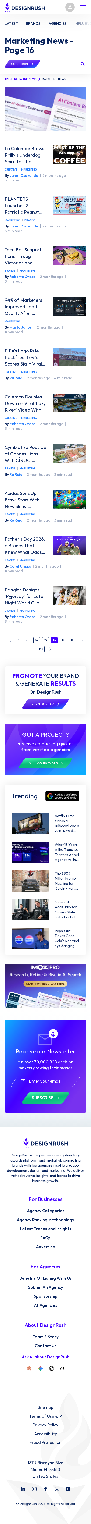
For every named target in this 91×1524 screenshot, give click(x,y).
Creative (11, 169)
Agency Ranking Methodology (45, 1219)
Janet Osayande (24, 175)
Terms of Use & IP (45, 1416)
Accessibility (45, 1433)
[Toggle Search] (82, 64)
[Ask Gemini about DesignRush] (40, 1368)
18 (72, 640)
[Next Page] (50, 649)
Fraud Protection (46, 1442)
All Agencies (45, 1305)
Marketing (29, 169)
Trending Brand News (21, 79)
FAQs (45, 1237)
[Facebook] (45, 1489)
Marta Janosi (21, 327)
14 (36, 640)
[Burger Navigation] (82, 7)
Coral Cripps (20, 566)
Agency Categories (45, 1210)
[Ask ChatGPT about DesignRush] (51, 1368)
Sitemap (45, 1407)
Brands (29, 220)
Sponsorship (45, 1296)
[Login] (70, 7)
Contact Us (45, 1345)
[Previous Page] (10, 640)
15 (45, 640)
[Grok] (62, 1368)
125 (41, 649)
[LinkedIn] (23, 1489)
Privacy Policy (45, 1425)
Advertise (45, 1246)
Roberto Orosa (22, 276)
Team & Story (45, 1336)
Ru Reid (16, 378)
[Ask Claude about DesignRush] (29, 1368)
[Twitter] (56, 1489)
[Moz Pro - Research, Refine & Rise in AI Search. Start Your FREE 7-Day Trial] (45, 109)
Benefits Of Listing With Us (45, 1278)
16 (54, 640)
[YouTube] (68, 1489)
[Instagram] (34, 1489)
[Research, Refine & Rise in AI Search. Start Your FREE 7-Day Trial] (45, 986)
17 (63, 640)
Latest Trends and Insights (45, 1228)
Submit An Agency (45, 1287)
